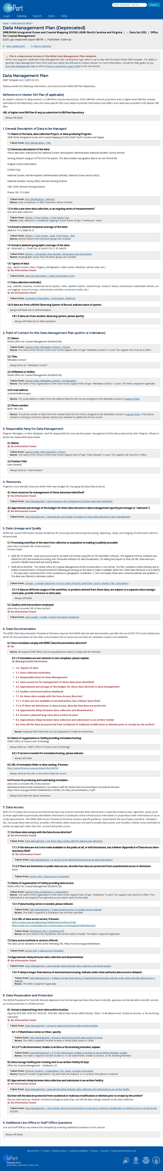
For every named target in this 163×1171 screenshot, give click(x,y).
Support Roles (132, 398)
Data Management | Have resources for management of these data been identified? (69, 501)
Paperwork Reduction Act (124, 1150)
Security (105, 1150)
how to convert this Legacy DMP (63, 66)
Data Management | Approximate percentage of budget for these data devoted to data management (77, 516)
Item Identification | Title (38, 142)
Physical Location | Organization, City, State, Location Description (59, 1070)
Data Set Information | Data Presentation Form (50, 275)
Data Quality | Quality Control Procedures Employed (52, 617)
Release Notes (60, 1150)
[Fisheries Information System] (126, 1163)
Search (37, 16)
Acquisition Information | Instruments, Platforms (50, 298)
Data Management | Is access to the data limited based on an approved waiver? (71, 859)
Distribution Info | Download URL (47, 931)
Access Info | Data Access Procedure (44, 950)
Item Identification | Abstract (40, 199)
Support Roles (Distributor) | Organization (46, 891)
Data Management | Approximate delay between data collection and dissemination (68, 965)
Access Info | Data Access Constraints (49, 876)
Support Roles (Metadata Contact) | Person (47, 347)
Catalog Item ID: (21, 23)
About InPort (33, 1150)
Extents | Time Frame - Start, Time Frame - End (49, 235)
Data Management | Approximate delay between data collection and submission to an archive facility (77, 1089)
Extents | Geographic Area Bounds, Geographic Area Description (58, 254)
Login (6, 16)
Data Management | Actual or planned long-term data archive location (61, 1025)
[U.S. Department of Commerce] (156, 1163)
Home (5, 23)
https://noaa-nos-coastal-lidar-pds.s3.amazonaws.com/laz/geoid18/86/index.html (53, 925)
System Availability (79, 1150)
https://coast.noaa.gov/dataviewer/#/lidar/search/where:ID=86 (44, 922)
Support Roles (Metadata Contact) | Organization (50, 380)
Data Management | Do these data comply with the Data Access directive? (64, 841)
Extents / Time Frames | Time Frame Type (47, 217)
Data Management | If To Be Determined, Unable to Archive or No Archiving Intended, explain (78, 1052)
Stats (51, 16)
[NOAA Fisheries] (136, 1163)
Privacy (94, 1150)
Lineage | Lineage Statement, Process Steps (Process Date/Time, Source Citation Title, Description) (76, 583)
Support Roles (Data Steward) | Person (45, 451)
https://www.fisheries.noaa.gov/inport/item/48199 (32, 768)
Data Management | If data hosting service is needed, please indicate (66, 909)
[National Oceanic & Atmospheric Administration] (146, 1163)
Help (64, 16)
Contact (46, 1150)
